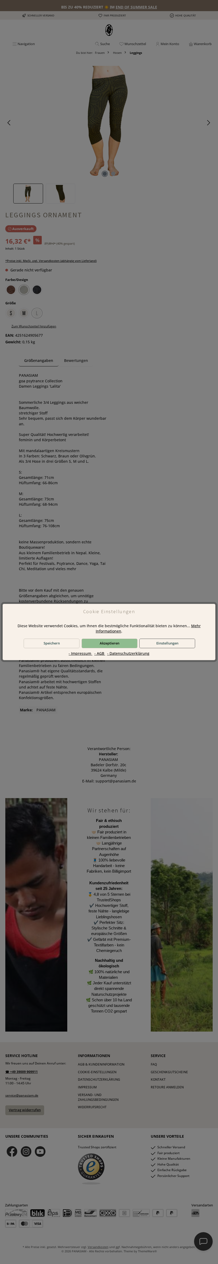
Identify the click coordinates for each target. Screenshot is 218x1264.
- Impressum (80, 653)
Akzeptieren (109, 643)
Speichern (52, 643)
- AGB (99, 653)
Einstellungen (167, 643)
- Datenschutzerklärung (128, 653)
